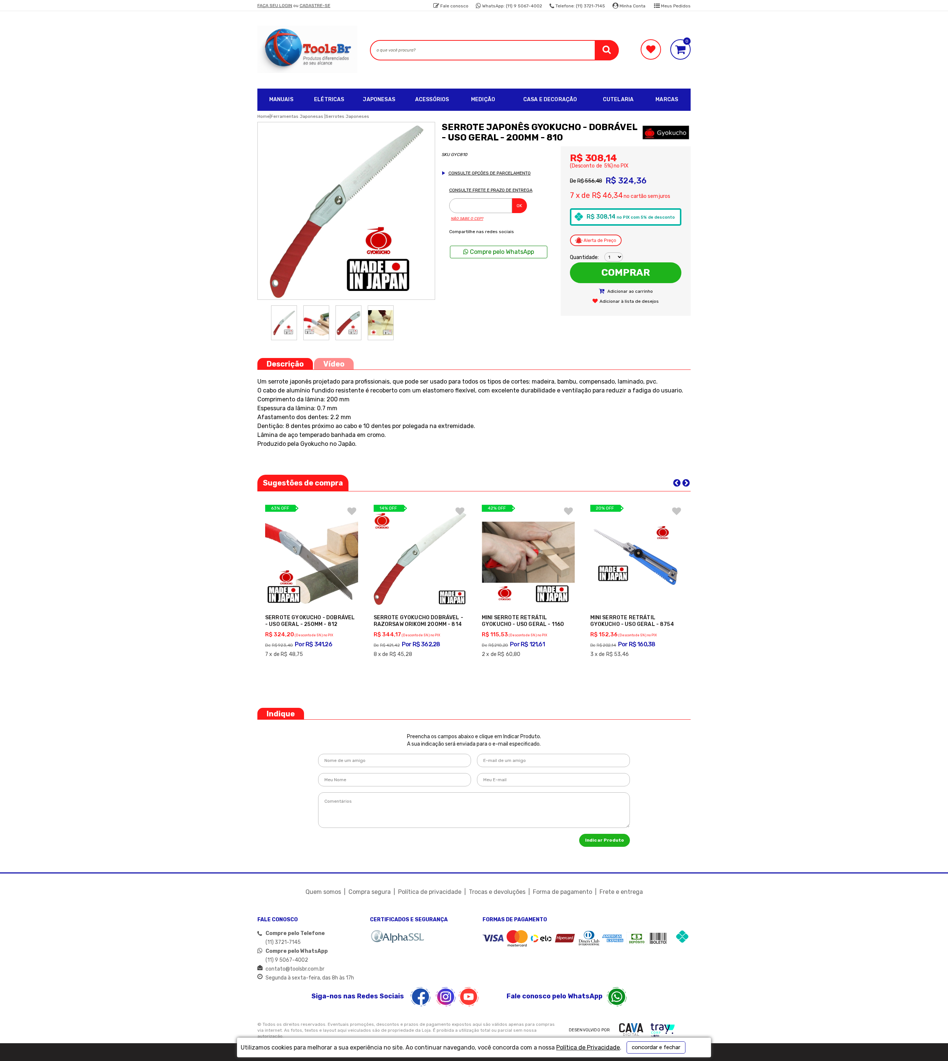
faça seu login (274, 5)
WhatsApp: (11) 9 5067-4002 (511, 6)
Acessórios (432, 99)
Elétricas (329, 99)
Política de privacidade (429, 891)
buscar (607, 50)
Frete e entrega (621, 891)
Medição (483, 99)
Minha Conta (631, 6)
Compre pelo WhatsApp (501, 251)
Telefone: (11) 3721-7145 (579, 6)
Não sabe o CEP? (467, 218)
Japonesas (379, 99)
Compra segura (369, 891)
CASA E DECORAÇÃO (550, 99)
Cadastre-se (315, 5)
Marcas (666, 99)
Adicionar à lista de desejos (629, 301)
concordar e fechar (656, 1047)
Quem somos (323, 891)
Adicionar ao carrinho (629, 291)
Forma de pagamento (562, 891)
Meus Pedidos (675, 6)
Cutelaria (618, 99)
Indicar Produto (604, 840)
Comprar (625, 272)
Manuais (281, 99)
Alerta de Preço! (596, 240)
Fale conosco (453, 6)
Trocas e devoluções (497, 891)
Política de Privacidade (588, 1047)
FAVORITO (351, 511)
